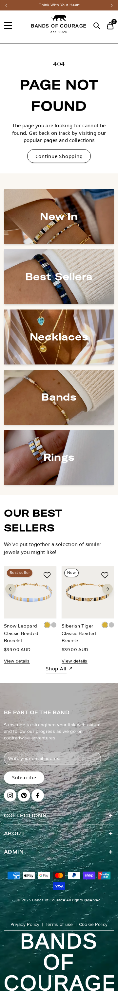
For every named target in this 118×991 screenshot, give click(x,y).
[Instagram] (10, 795)
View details (17, 661)
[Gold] (47, 625)
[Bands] (59, 397)
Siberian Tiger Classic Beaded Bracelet (79, 633)
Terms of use (59, 924)
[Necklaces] (59, 337)
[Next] (112, 5)
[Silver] (53, 625)
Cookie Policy (93, 924)
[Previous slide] (10, 589)
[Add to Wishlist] (47, 575)
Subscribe (24, 777)
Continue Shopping (59, 156)
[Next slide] (107, 589)
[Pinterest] (24, 795)
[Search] (96, 26)
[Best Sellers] (59, 276)
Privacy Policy (25, 924)
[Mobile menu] (8, 25)
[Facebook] (37, 795)
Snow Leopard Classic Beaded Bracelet (21, 633)
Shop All (56, 668)
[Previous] (6, 5)
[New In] (59, 216)
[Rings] (59, 457)
